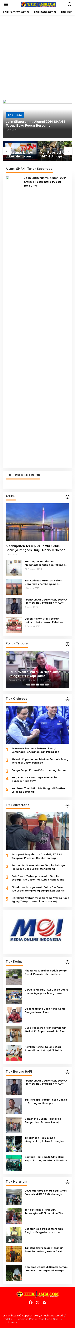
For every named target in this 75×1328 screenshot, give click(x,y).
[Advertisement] (37, 60)
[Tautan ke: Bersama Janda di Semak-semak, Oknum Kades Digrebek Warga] (14, 1273)
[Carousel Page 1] (28, 684)
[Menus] (6, 4)
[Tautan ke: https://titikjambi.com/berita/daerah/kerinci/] (67, 962)
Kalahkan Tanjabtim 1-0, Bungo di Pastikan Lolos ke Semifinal (39, 790)
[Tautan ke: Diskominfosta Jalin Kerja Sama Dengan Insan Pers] (14, 1015)
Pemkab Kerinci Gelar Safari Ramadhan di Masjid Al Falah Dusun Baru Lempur (43, 1048)
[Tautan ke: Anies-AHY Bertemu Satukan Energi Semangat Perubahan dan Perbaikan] (37, 725)
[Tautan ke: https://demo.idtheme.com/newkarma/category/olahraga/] (67, 699)
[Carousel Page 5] (47, 684)
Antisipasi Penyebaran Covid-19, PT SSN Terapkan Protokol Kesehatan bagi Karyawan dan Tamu (37, 856)
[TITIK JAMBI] (38, 4)
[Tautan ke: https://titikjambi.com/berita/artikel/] (67, 497)
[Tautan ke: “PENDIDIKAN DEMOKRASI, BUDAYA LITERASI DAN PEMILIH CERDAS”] (14, 605)
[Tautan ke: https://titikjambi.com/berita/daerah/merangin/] (67, 1182)
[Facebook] (30, 1302)
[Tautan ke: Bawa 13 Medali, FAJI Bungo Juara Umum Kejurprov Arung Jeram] (14, 995)
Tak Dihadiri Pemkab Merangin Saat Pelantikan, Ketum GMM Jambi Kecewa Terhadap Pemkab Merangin (46, 1249)
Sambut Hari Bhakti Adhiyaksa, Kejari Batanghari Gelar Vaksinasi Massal (46, 1158)
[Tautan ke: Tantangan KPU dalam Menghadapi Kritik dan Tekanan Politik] (14, 567)
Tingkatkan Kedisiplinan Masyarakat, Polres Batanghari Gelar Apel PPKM (45, 1139)
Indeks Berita (10, 1322)
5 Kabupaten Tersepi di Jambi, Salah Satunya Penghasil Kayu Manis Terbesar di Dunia (37, 548)
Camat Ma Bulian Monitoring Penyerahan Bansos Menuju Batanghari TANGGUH (43, 1120)
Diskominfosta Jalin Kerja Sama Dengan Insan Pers (45, 1010)
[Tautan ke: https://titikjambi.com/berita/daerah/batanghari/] (67, 1072)
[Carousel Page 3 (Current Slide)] (37, 684)
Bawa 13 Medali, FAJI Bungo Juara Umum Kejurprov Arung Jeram (46, 991)
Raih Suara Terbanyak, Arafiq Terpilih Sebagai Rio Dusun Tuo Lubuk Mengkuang (38, 878)
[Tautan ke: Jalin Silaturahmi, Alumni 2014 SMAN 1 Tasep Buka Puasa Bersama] (13, 320)
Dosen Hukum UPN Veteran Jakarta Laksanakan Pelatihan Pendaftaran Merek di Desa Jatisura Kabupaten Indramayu (45, 620)
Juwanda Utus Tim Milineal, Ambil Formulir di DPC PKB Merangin (46, 1192)
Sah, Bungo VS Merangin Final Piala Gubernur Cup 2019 (34, 779)
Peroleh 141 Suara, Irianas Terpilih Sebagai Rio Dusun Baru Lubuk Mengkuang (38, 867)
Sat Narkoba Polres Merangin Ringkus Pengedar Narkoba (44, 1230)
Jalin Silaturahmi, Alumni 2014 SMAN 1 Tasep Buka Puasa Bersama (35, 123)
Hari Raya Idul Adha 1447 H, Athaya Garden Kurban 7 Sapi (54, 155)
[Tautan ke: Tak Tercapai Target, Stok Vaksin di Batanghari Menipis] (14, 1106)
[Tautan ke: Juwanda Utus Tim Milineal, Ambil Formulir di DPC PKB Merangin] (14, 1196)
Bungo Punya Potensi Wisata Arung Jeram (39, 770)
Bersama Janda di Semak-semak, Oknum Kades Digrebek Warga (46, 1268)
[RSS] (44, 1302)
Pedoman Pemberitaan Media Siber (38, 1318)
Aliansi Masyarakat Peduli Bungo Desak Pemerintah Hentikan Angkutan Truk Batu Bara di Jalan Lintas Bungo (46, 972)
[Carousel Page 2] (33, 684)
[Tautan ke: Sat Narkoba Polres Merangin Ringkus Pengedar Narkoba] (14, 1235)
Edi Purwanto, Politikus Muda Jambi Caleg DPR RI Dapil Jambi (35, 674)
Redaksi (7, 1318)
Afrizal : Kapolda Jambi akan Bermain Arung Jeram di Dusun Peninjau (40, 761)
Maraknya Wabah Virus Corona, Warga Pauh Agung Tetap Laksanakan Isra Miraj (40, 899)
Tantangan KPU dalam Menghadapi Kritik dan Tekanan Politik (45, 563)
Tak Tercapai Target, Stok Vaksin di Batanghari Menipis (46, 1101)
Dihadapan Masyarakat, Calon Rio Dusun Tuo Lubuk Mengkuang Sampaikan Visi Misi (38, 889)
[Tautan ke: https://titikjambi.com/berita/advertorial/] (67, 805)
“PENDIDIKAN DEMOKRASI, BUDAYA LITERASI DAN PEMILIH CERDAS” (46, 601)
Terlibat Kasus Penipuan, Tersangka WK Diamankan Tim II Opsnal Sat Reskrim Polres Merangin (45, 1211)
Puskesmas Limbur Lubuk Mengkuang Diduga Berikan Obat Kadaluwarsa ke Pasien (19, 155)
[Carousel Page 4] (42, 684)
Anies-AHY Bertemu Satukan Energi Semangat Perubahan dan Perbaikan (35, 750)
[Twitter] (37, 1302)
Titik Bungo (15, 115)
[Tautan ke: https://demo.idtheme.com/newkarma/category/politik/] (67, 644)
